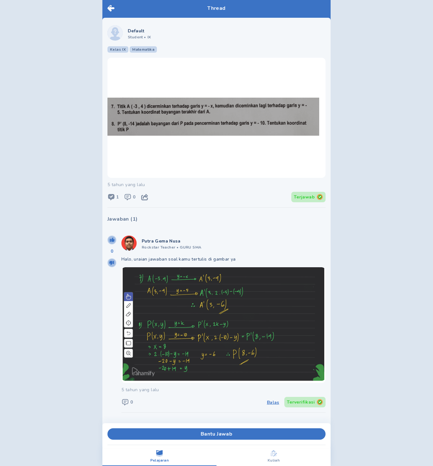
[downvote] (111, 262)
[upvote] (111, 240)
